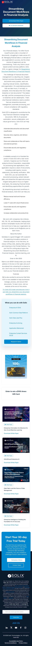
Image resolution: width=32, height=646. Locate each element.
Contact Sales (17, 565)
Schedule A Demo (16, 560)
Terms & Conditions (11, 643)
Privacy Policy (23, 643)
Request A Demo (16, 341)
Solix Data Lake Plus (15, 318)
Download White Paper (16, 21)
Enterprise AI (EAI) (15, 307)
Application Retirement (16, 328)
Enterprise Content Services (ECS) (14, 587)
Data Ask (11, 598)
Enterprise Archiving (15, 323)
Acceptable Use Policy (16, 641)
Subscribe (16, 617)
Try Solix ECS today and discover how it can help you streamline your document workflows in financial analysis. (16, 292)
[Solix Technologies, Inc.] (7, 2)
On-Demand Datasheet (16, 25)
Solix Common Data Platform (18, 313)
